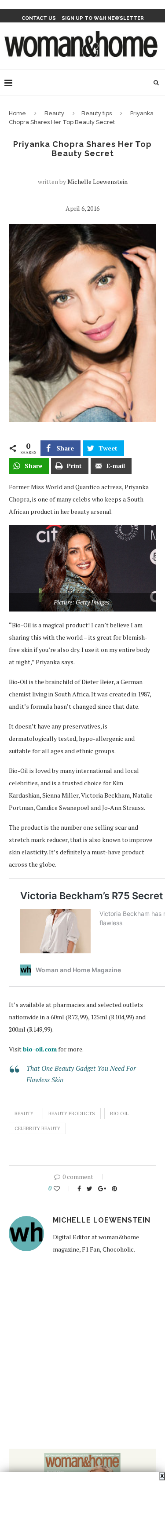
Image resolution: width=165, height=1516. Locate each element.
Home (17, 113)
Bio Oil (119, 1113)
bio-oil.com (40, 1049)
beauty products (71, 1113)
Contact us (39, 18)
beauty (24, 1113)
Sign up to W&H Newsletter (103, 18)
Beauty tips (96, 113)
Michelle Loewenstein (97, 181)
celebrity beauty (37, 1128)
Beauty (54, 113)
